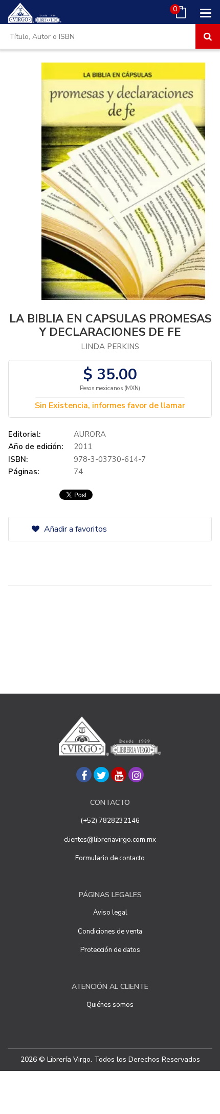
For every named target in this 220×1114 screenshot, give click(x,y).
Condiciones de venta (110, 931)
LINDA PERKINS (110, 346)
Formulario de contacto (110, 858)
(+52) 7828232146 (110, 820)
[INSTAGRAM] (136, 774)
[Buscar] (207, 36)
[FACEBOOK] (84, 774)
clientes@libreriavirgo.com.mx (110, 839)
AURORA (90, 434)
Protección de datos (110, 950)
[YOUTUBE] (118, 774)
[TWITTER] (101, 774)
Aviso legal (110, 912)
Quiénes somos (110, 1004)
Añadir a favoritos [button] (74, 529)
